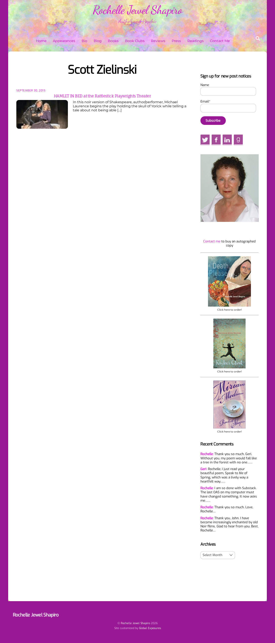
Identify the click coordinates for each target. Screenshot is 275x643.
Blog (98, 41)
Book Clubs (135, 41)
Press (176, 41)
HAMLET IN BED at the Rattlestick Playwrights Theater (102, 96)
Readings (195, 41)
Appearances (64, 41)
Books (113, 41)
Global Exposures (150, 628)
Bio (84, 41)
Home (41, 41)
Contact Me (220, 41)
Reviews (158, 41)
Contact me (211, 241)
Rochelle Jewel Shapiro (135, 623)
